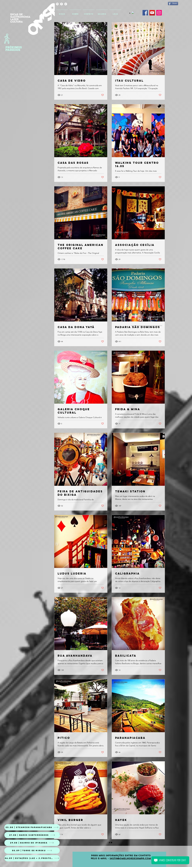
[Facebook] (145, 12)
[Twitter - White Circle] (65, 4)
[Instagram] (159, 12)
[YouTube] (152, 12)
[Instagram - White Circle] (57, 4)
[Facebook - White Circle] (61, 4)
